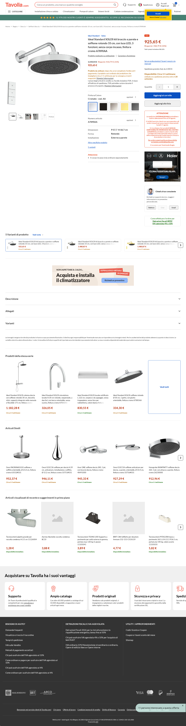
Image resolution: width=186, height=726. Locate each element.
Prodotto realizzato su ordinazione (101, 56)
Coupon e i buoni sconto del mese (140, 635)
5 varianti (91, 147)
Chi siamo (57, 710)
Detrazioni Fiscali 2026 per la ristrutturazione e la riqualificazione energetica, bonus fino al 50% (88, 631)
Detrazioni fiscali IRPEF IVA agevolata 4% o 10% (163, 222)
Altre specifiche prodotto (97, 142)
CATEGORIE (17, 11)
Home (7, 26)
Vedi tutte (37, 235)
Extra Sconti (164, 11)
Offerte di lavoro (69, 710)
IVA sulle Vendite (13, 645)
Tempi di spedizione (14, 640)
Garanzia (121, 710)
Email (174, 208)
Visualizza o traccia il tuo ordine (19, 635)
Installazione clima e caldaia (46, 11)
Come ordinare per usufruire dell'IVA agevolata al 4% (29, 672)
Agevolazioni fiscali (146, 11)
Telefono (151, 208)
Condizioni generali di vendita (88, 710)
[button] (180, 245)
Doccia (23, 26)
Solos (103, 36)
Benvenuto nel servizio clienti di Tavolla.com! (34, 710)
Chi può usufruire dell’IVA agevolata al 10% (24, 655)
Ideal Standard (93, 36)
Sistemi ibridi (103, 11)
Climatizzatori (69, 11)
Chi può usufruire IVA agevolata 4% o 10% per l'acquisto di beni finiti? (92, 638)
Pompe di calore (86, 11)
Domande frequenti (14, 630)
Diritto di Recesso (109, 710)
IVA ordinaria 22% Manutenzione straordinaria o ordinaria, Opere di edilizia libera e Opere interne (92, 646)
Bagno (15, 26)
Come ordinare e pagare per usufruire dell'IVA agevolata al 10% (31, 661)
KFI (97, 722)
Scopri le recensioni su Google (101, 17)
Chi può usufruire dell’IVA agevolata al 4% (24, 667)
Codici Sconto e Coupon (136, 630)
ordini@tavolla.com (167, 142)
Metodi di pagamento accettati (19, 650)
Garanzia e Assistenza (126, 56)
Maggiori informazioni (105, 78)
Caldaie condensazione (123, 11)
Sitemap (129, 640)
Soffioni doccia (34, 26)
